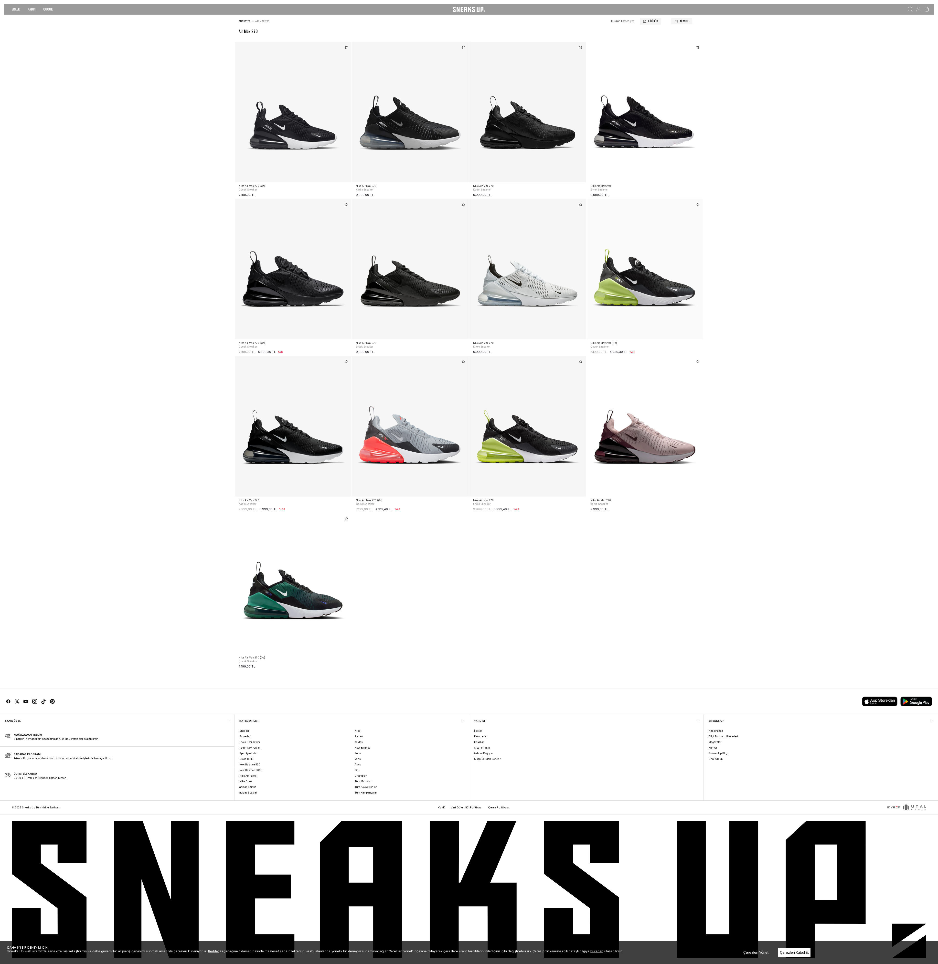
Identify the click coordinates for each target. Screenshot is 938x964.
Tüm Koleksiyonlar (366, 786)
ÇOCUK (48, 8)
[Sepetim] (927, 9)
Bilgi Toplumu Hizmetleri (723, 736)
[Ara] (910, 9)
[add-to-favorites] (346, 47)
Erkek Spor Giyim (249, 742)
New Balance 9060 (250, 770)
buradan (596, 951)
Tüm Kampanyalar (366, 792)
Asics (358, 764)
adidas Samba (247, 786)
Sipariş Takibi (482, 747)
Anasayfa (244, 21)
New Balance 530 (249, 764)
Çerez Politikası (498, 807)
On (357, 770)
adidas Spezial (248, 792)
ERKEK (16, 8)
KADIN (31, 8)
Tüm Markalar (363, 781)
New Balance (362, 747)
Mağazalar (715, 742)
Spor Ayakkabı (247, 753)
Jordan (359, 736)
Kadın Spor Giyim (249, 747)
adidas (358, 742)
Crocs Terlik (246, 758)
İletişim (478, 730)
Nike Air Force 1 (248, 775)
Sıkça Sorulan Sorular (487, 758)
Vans (358, 758)
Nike (357, 730)
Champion (361, 775)
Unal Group (716, 758)
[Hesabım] (919, 9)
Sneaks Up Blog (718, 753)
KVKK (441, 807)
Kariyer (713, 747)
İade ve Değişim (483, 753)
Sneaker (244, 730)
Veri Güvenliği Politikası (466, 807)
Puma (358, 753)
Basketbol (245, 736)
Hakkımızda (716, 730)
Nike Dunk (245, 781)
